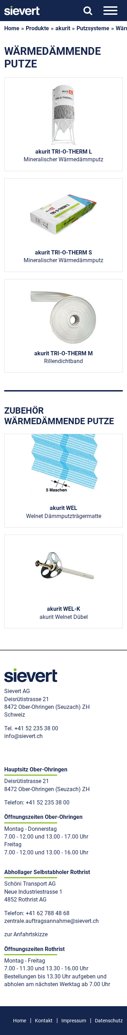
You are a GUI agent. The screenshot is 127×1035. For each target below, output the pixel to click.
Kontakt (44, 1020)
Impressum (73, 1020)
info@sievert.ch (23, 736)
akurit (62, 28)
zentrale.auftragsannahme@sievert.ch (51, 921)
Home (19, 1020)
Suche (88, 11)
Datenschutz (109, 1020)
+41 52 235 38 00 (36, 728)
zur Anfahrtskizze (26, 934)
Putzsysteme (93, 28)
